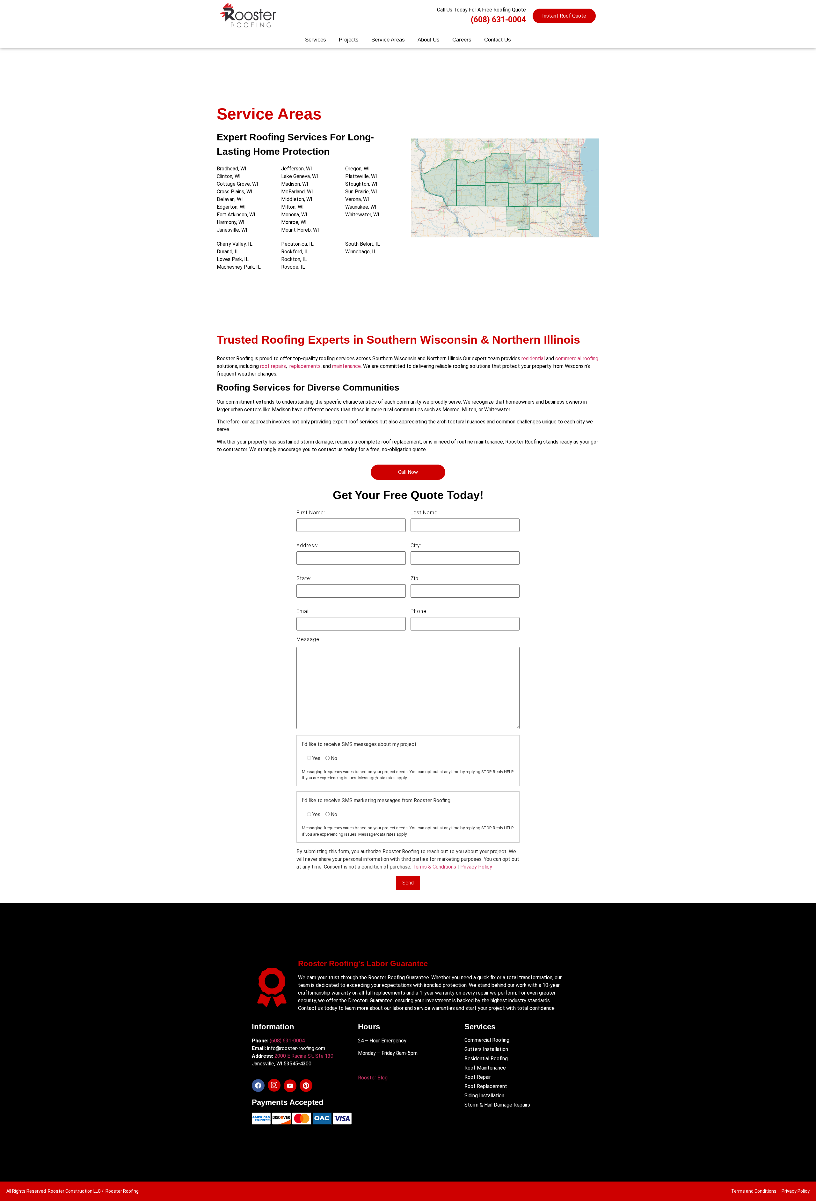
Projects (349, 40)
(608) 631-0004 (498, 19)
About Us (429, 40)
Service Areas (388, 40)
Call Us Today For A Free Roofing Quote (481, 10)
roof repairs (272, 366)
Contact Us (497, 40)
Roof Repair (477, 1077)
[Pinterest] (306, 1085)
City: (416, 545)
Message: (308, 639)
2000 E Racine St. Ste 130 (303, 1056)
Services (315, 40)
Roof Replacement (485, 1086)
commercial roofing (576, 358)
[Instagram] (274, 1085)
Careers (461, 40)
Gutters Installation (486, 1049)
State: (303, 578)
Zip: (415, 578)
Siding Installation (484, 1096)
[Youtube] (290, 1085)
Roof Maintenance (485, 1068)
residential (533, 358)
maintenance (346, 366)
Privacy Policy (476, 867)
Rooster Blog (373, 1078)
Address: (307, 545)
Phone (418, 611)
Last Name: (425, 513)
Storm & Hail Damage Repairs (497, 1105)
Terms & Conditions (434, 867)
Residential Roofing (486, 1059)
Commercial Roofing (486, 1040)
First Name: (310, 513)
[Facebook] (258, 1085)
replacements (305, 366)
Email (303, 611)
